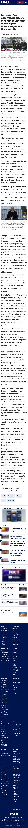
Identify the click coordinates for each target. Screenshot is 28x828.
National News (5, 634)
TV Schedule (4, 774)
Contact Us (4, 792)
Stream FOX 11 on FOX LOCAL (16, 683)
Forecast (15, 628)
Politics (3, 641)
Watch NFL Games (15, 771)
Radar (14, 632)
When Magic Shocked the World (4, 699)
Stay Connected (5, 723)
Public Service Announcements (5, 786)
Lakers (14, 654)
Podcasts (3, 742)
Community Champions (4, 695)
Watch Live (20, 2)
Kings (14, 664)
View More (22, 585)
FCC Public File (5, 781)
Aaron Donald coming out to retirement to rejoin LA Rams (8, 588)
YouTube (3, 731)
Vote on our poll (5, 660)
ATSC (2, 788)
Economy (3, 751)
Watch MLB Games (16, 778)
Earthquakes (16, 635)
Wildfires (15, 642)
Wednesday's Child (4, 687)
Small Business (5, 753)
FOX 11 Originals (5, 680)
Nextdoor (3, 733)
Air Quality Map (16, 634)
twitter (11, 809)
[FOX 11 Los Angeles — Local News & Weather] (5, 2)
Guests (3, 651)
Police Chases (4, 632)
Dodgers (15, 658)
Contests (3, 769)
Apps (14, 689)
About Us (4, 767)
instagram (14, 809)
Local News (5, 585)
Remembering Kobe (4, 715)
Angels (14, 660)
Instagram (3, 728)
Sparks (14, 674)
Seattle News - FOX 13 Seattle (16, 762)
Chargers (15, 652)
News (19, 496)
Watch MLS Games (16, 800)
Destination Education (4, 703)
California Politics (17, 724)
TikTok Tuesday (5, 662)
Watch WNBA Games (16, 797)
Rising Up (3, 707)
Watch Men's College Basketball (16, 788)
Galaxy (14, 672)
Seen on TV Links (5, 658)
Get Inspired (4, 706)
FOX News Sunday (4, 643)
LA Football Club (17, 667)
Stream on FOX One (16, 768)
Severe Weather (17, 641)
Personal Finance (5, 755)
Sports (15, 649)
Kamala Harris (16, 733)
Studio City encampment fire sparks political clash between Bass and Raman (8, 596)
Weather (16, 626)
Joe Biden (15, 729)
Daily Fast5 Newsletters (4, 744)
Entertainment (4, 635)
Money (3, 749)
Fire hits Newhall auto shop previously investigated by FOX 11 (18, 529)
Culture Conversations (4, 712)
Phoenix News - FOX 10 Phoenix (17, 758)
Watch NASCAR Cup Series (17, 781)
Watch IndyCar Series (16, 784)
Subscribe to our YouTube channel (12, 568)
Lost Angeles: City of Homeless (5, 692)
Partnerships (4, 794)
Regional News (16, 750)
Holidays (11, 496)
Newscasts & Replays (16, 686)
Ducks (14, 665)
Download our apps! (4, 739)
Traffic (14, 630)
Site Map (3, 796)
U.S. (20, 32)
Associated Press (15, 32)
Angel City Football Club (16, 670)
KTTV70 (3, 718)
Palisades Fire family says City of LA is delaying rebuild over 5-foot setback (18, 536)
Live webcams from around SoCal (16, 692)
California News (5, 630)
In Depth (3, 684)
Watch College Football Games (17, 774)
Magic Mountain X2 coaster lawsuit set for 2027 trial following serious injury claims (9, 602)
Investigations (4, 709)
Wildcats (15, 662)
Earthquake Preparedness (16, 638)
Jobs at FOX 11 (5, 778)
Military (11, 501)
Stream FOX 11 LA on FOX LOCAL (12, 508)
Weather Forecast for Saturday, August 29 (9, 613)
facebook (8, 809)
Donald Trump (16, 728)
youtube (17, 809)
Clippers (15, 656)
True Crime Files (5, 689)
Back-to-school (5, 656)
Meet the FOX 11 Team (5, 771)
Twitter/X (3, 735)
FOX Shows (4, 776)
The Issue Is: (4, 682)
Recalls (3, 639)
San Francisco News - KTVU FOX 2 (16, 755)
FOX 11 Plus (4, 790)
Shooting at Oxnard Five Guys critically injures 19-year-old (17, 560)
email (20, 809)
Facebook (3, 726)
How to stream (5, 737)
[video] (23, 614)
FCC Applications (5, 783)
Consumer (3, 637)
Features (4, 678)
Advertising (4, 779)
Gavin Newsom (16, 731)
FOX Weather (16, 644)
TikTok (3, 729)
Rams (14, 651)
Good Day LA (5, 649)
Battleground (16, 735)
